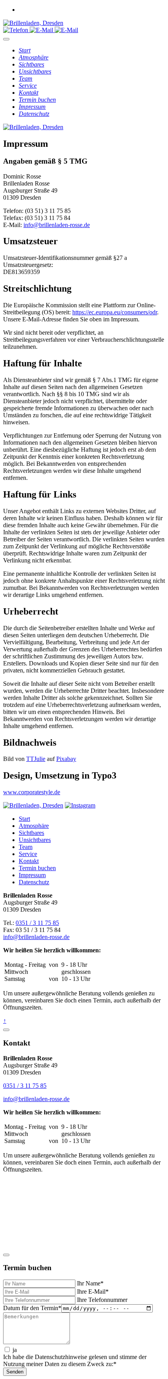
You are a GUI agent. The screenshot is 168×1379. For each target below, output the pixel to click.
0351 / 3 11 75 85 (37, 922)
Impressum (32, 875)
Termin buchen (37, 868)
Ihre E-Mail (92, 1291)
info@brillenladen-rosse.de (56, 225)
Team (25, 847)
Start (24, 818)
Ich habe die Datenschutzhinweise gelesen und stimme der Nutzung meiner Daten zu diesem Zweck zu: (75, 1360)
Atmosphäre (34, 825)
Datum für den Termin (32, 1308)
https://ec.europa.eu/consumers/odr (114, 312)
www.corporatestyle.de (31, 792)
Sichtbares (31, 832)
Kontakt (29, 861)
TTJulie (35, 758)
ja (14, 1350)
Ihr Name (89, 1283)
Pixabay (66, 758)
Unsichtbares (35, 839)
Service (28, 854)
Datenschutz (34, 882)
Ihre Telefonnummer (101, 1299)
